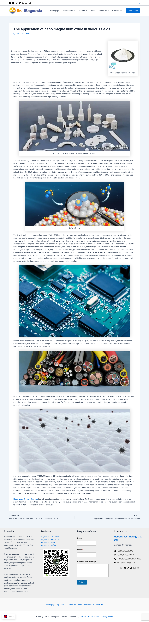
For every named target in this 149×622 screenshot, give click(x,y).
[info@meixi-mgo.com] (124, 562)
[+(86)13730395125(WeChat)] (127, 558)
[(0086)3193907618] (123, 550)
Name (80, 538)
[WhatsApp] (23, 3)
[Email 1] (30, 3)
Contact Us (117, 10)
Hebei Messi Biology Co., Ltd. (25, 499)
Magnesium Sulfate (48, 545)
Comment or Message (87, 561)
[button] (139, 2)
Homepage (54, 10)
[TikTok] (17, 3)
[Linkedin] (13, 3)
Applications (68, 10)
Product (82, 10)
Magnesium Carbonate (50, 536)
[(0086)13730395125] (124, 554)
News (93, 10)
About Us (103, 10)
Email (80, 550)
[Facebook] (10, 3)
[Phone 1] (26, 3)
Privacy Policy (107, 616)
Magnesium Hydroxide (50, 539)
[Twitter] (20, 3)
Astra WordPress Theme (89, 616)
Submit (82, 582)
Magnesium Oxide (48, 542)
